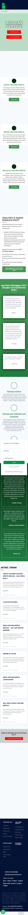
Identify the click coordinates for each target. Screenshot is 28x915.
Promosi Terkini (19, 837)
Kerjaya (5, 833)
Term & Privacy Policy (7, 855)
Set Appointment (19, 826)
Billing (4, 852)
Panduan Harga (19, 834)
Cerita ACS (5, 825)
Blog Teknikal (6, 828)
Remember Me (8, 458)
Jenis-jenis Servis (19, 829)
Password (6, 451)
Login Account (6, 846)
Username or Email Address (11, 443)
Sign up (21, 471)
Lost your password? (14, 466)
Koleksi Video (6, 831)
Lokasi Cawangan (7, 836)
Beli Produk (18, 832)
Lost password (6, 849)
